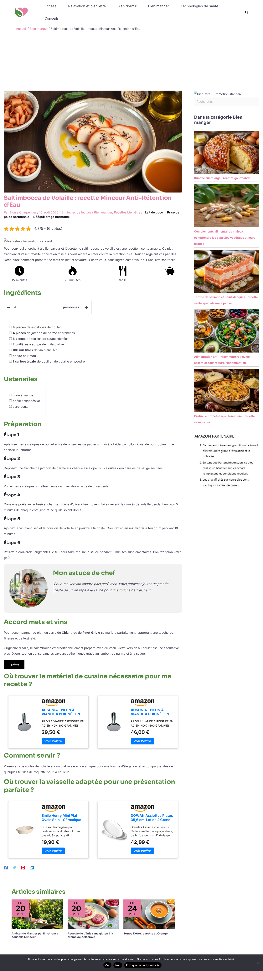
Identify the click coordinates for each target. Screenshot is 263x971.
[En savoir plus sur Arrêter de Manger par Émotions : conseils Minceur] (37, 914)
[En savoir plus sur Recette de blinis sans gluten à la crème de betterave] (93, 914)
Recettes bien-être (127, 212)
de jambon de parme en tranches (44, 333)
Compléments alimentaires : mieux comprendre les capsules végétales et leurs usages (224, 238)
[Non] (258, 963)
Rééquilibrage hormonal (51, 217)
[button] (247, 12)
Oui (107, 965)
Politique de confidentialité (143, 965)
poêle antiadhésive (26, 401)
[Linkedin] (32, 867)
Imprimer (14, 664)
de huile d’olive (38, 344)
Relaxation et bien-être (87, 6)
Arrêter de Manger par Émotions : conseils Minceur (35, 935)
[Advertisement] (131, 62)
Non (118, 965)
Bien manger (158, 6)
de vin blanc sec (35, 350)
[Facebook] (6, 867)
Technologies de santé (199, 6)
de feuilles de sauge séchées (40, 339)
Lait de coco (154, 212)
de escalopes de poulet (37, 327)
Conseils (51, 18)
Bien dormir (127, 6)
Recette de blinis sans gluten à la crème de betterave (90, 935)
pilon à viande (23, 395)
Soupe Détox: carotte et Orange (145, 933)
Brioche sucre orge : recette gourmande (222, 178)
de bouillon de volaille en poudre (49, 361)
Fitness (50, 6)
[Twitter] (14, 867)
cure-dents (20, 406)
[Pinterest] (23, 867)
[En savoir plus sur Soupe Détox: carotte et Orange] (149, 914)
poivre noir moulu (25, 356)
